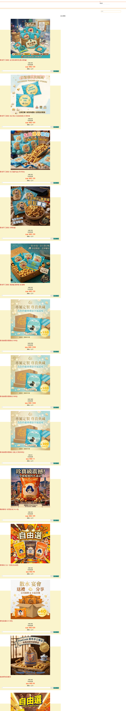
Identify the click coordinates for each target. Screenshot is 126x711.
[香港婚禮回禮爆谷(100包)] (30, 374)
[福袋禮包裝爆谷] (30, 655)
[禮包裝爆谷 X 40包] (30, 599)
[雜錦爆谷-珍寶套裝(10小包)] (30, 487)
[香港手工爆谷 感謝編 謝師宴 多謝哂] (30, 263)
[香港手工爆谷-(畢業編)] (30, 206)
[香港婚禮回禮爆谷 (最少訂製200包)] (30, 430)
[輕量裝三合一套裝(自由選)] (30, 543)
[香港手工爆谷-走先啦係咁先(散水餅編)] (30, 38)
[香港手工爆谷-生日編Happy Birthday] (30, 150)
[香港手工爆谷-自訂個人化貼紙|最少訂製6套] (30, 94)
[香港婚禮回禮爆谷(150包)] (30, 318)
